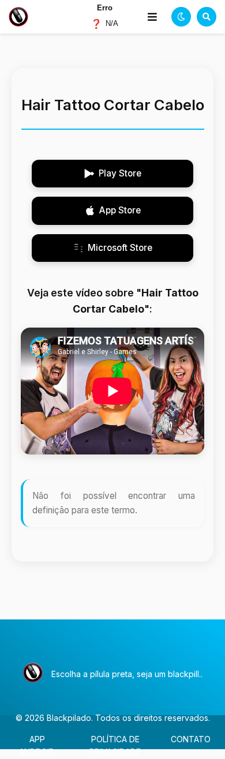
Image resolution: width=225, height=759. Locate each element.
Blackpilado (69, 718)
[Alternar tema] (181, 17)
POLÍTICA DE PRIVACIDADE (115, 745)
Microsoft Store (120, 247)
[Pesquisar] (206, 17)
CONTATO (191, 739)
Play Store (120, 173)
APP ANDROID (37, 745)
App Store (120, 210)
